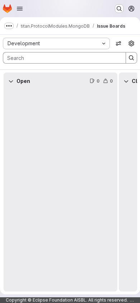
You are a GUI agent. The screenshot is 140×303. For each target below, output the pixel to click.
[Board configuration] (131, 43)
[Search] (131, 58)
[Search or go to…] (119, 8)
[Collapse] (10, 81)
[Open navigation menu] (19, 8)
